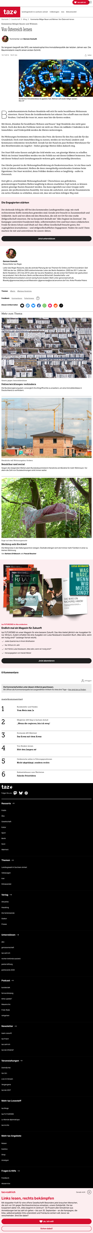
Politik (3, 810)
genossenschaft (7, 947)
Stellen (4, 919)
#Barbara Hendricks (24, 291)
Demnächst (6, 1068)
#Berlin (13, 291)
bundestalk (5, 988)
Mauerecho (5, 1004)
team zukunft (6, 1033)
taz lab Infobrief (7, 1050)
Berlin (3, 838)
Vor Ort (4, 1073)
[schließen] (89, 1192)
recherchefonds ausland (10, 959)
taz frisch (5, 1039)
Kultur (3, 827)
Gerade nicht (80, 1192)
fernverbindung (7, 993)
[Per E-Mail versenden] (22, 305)
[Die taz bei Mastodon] (15, 794)
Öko (3, 816)
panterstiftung (7, 964)
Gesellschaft (15, 19)
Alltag (25, 19)
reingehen (5, 1016)
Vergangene (6, 1084)
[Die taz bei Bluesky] (21, 794)
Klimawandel (6, 884)
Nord (3, 844)
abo (2, 942)
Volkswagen (6, 873)
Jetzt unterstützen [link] (46, 239)
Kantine (4, 1149)
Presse (4, 924)
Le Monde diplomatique (10, 1119)
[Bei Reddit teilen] (56, 305)
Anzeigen (5, 1160)
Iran (2, 878)
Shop (3, 1155)
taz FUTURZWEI (7, 1114)
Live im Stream (7, 1079)
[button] (90, 2)
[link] (35, 12)
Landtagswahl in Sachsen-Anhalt (14, 867)
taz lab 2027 (6, 1090)
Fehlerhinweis (29, 298)
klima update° (6, 999)
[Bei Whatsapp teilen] (44, 305)
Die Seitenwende (8, 913)
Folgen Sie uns (6, 793)
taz (7, 787)
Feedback (5, 1178)
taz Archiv (5, 1125)
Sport (3, 833)
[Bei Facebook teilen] (39, 305)
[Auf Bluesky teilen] (33, 305)
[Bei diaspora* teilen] (50, 305)
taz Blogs (5, 1108)
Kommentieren (17, 298)
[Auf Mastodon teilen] (28, 305)
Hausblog (5, 907)
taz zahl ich (5, 953)
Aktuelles (5, 902)
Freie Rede (5, 1010)
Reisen (4, 1143)
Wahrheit (4, 850)
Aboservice (5, 1183)
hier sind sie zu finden (77, 689)
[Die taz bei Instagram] (26, 794)
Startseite (5, 19)
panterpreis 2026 (8, 970)
